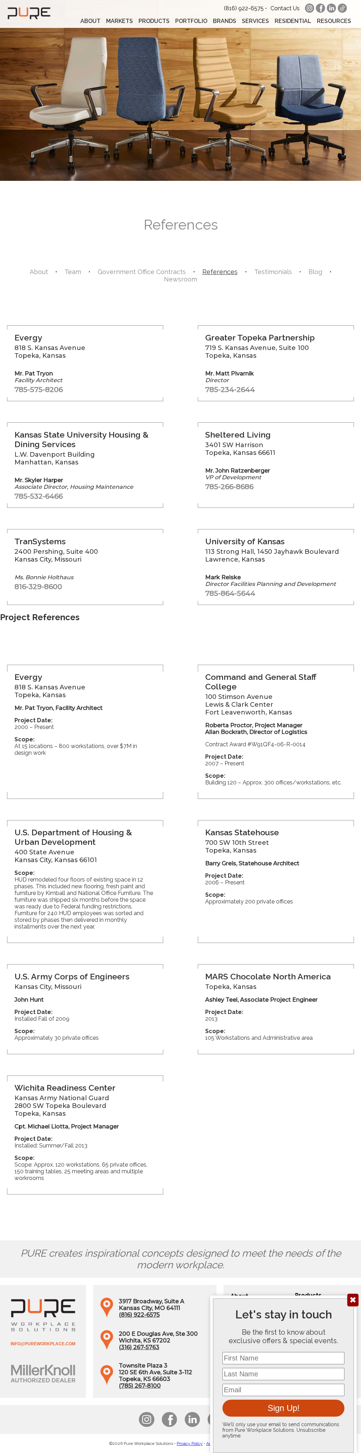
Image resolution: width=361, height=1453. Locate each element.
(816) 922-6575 (244, 8)
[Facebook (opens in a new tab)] (320, 8)
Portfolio (191, 21)
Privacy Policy (190, 1443)
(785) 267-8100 (140, 1385)
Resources (334, 21)
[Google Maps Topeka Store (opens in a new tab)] (107, 1383)
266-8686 (237, 486)
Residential (293, 21)
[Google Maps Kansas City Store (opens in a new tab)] (107, 1315)
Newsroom (180, 279)
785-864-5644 (230, 593)
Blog (315, 271)
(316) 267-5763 (139, 1347)
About (90, 21)
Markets (119, 21)
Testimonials (273, 271)
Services (255, 21)
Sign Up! (284, 1408)
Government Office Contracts (142, 271)
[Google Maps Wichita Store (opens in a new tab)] (107, 1348)
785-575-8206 (38, 389)
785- (213, 486)
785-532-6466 (38, 496)
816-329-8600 (38, 586)
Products (154, 21)
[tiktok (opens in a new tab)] (342, 8)
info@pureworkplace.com (43, 1343)
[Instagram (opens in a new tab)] (309, 8)
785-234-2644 (230, 389)
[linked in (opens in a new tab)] (331, 8)
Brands (224, 21)
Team (73, 271)
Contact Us (285, 8)
